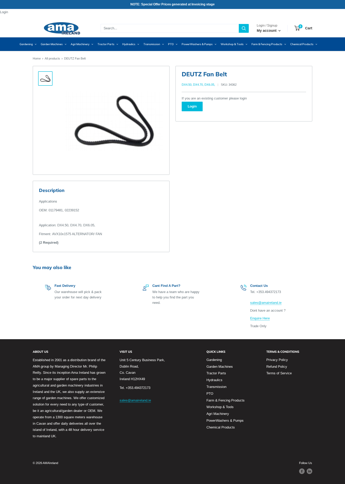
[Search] (244, 28)
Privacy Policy (277, 360)
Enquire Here (260, 318)
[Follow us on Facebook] (302, 471)
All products (52, 58)
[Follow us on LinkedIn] (309, 471)
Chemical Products (220, 427)
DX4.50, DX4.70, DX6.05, (198, 84)
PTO (209, 394)
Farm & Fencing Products (225, 400)
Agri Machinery (217, 414)
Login (4, 12)
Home (37, 58)
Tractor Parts (216, 373)
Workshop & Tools (220, 407)
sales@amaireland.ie (266, 303)
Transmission (216, 387)
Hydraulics (214, 380)
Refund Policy (276, 367)
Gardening (214, 360)
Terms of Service (279, 373)
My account (267, 31)
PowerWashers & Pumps (225, 420)
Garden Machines (219, 367)
